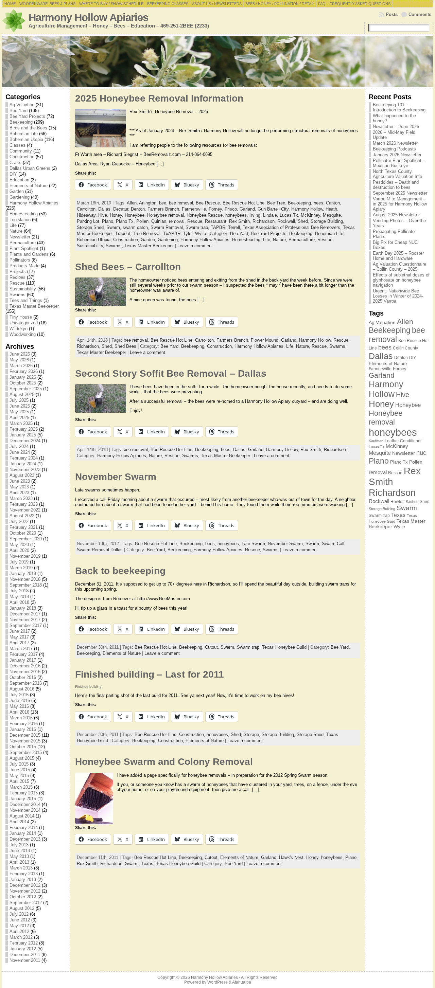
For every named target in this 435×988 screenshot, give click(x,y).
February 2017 (24, 654)
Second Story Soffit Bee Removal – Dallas (170, 373)
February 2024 (24, 458)
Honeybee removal (165, 215)
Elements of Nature (29, 185)
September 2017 (26, 625)
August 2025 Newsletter (396, 214)
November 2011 (25, 960)
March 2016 (21, 717)
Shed (303, 221)
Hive (102, 215)
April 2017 (19, 642)
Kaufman (376, 441)
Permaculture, (303, 239)
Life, (268, 239)
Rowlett (397, 501)
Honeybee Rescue (205, 215)
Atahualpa (241, 982)
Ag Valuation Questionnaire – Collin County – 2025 (399, 267)
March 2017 (21, 648)
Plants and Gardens (29, 254)
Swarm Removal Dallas (100, 549)
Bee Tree (276, 202)
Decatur (120, 209)
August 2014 (22, 816)
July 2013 (19, 844)
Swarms (17, 294)
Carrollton (86, 209)
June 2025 (20, 406)
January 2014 (23, 833)
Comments (419, 14)
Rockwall (286, 221)
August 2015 (22, 758)
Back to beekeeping (120, 570)
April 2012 (19, 931)
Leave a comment (195, 245)
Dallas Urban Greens (30, 168)
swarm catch (135, 227)
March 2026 (21, 365)
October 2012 (23, 896)
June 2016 (20, 700)
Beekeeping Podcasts (394, 148)
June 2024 (20, 452)
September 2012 (26, 902)
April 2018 (19, 602)
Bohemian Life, (330, 233)
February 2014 (24, 827)
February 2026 (24, 371)
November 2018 (25, 579)
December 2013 (25, 839)
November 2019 (25, 556)
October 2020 (23, 533)
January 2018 (23, 608)
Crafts (15, 162)
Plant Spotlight (24, 248)
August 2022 (22, 515)
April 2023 (19, 492)
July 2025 (19, 400)
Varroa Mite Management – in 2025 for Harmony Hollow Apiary (400, 204)
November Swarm (115, 476)
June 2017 (20, 631)
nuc (421, 452)
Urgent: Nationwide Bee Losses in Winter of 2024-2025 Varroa (398, 296)
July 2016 (19, 694)
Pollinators (20, 260)
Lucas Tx (289, 215)
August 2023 (22, 475)
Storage (251, 734)
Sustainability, (91, 245)
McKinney (310, 215)
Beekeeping (21, 122)
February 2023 (24, 504)
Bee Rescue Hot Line (243, 202)
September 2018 (26, 585)
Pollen (142, 221)
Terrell (234, 227)
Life (13, 225)
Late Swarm (253, 543)
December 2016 (25, 665)
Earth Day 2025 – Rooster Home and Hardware (398, 256)
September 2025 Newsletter (400, 193)
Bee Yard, (240, 233)
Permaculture (23, 242)
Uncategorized (24, 322)
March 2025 (21, 423)
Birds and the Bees (28, 127)
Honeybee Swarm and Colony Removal (164, 761)
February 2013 (24, 873)
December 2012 (25, 885)
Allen (132, 202)
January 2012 (23, 948)
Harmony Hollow (307, 209)
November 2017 (25, 619)
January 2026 (23, 377)
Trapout (122, 233)
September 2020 (26, 538)
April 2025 (19, 417)
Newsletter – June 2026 (396, 126)
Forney (215, 209)
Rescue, (325, 239)
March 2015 (21, 787)
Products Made (24, 265)
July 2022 (19, 521)
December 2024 (25, 440)
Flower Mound (264, 340)
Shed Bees (125, 346)
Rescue (17, 283)
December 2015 (25, 735)
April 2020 (19, 550)
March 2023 (21, 498)
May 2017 (19, 637)
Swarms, (115, 245)
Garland (247, 209)
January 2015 (23, 798)
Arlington (147, 202)
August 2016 (22, 688)
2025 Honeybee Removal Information (159, 98)
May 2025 (19, 411)
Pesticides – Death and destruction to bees (396, 185)
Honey (116, 215)
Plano (107, 221)
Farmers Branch (163, 209)
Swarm (113, 227)
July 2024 (19, 446)
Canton (333, 202)
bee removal (181, 202)
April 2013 (19, 862)
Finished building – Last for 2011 (149, 674)
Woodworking (23, 334)
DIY (13, 174)
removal (177, 221)
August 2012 (22, 908)
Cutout (211, 647)
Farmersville (194, 209)
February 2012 (24, 943)
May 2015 (19, 775)
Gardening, (169, 239)
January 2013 (23, 879)
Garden (17, 191)
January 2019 (23, 573)
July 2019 (19, 561)
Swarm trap (197, 227)
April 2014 (19, 821)
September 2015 (26, 752)
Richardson (264, 221)
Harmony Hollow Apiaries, (206, 239)
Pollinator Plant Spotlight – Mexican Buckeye (399, 163)
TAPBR (218, 227)
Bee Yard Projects (27, 116)
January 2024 (23, 463)
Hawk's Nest (291, 857)
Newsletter (20, 236)
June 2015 (20, 769)
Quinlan (158, 221)
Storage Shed (90, 227)
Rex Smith (239, 221)
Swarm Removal (167, 227)
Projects (18, 271)
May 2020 (19, 544)
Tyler (187, 233)
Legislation (20, 219)
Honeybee (134, 215)
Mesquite (332, 215)
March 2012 (21, 937)
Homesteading (24, 213)
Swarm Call (333, 543)
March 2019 (21, 567)
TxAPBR (171, 233)
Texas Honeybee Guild (284, 647)
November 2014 (25, 810)
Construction (22, 156)
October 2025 (23, 382)
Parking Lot (88, 221)
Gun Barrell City (273, 209)
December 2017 (25, 613)
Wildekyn (19, 328)
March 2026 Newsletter (395, 143)
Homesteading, (247, 239)
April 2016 (19, 712)
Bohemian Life (24, 133)
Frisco (231, 209)
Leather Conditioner (403, 440)
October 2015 (23, 746)
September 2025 (26, 388)
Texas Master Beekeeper (34, 306)
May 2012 (19, 925)
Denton (138, 209)
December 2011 (25, 954)
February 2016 (24, 723)
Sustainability (23, 288)
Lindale (270, 215)
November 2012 (25, 891)
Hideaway (86, 215)
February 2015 (24, 792)
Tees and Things (26, 300)
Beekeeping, (302, 233)
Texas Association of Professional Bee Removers (291, 227)
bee (162, 202)
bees (318, 202)
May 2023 (19, 486)
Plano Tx (125, 221)
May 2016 (19, 706)
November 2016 (25, 671)
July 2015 (19, 764)
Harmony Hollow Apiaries (88, 17)
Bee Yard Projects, (270, 233)
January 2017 (23, 660)
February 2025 (24, 429)
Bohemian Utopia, (95, 239)
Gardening (20, 197)
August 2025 (22, 394)
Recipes (17, 277)
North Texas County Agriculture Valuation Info (397, 174)
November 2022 (25, 510)
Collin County (405, 348)
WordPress (217, 982)
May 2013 (19, 856)
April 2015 (19, 781)
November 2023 (25, 469)
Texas (147, 863)
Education (19, 179)
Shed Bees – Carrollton (128, 267)
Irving (254, 215)
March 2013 (21, 867)
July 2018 (19, 590)
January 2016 (23, 729)
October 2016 (23, 677)
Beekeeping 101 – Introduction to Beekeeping (399, 107)
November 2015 (25, 740)
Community (21, 151)
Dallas (104, 209)
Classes (17, 145)
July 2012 (19, 914)
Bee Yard (19, 110)
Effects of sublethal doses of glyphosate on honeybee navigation (401, 280)
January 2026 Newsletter (397, 154)
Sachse (412, 502)
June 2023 (20, 481)
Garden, (149, 239)
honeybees (236, 215)
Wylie (200, 233)
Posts (392, 14)
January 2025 (23, 434)
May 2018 (19, 596)
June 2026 (20, 354)
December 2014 (25, 804)
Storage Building (327, 221)
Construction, (127, 239)
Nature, (281, 239)
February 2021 (24, 527)
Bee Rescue (208, 202)
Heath (331, 209)
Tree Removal (146, 233)
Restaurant (215, 221)
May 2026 (19, 359)
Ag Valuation (22, 104)
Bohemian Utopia (26, 139)
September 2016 (26, 683)
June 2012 (20, 919)
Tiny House (21, 317)
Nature (16, 231)
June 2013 (20, 850)
